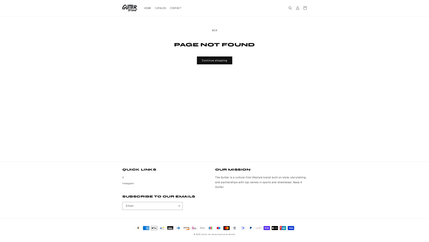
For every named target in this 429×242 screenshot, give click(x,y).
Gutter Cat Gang (209, 234)
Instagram (128, 183)
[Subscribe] (178, 206)
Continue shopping (214, 60)
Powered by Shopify (226, 234)
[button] (290, 8)
